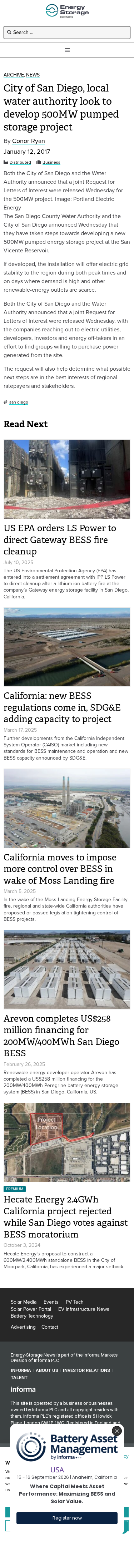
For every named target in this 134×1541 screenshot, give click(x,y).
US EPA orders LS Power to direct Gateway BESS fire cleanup (60, 540)
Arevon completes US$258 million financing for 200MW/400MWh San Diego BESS (61, 1036)
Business (51, 162)
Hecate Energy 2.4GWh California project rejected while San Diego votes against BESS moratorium (66, 1217)
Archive (14, 75)
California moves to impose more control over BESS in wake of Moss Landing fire (60, 869)
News (33, 75)
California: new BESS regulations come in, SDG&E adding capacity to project (62, 707)
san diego (18, 402)
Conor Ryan (28, 141)
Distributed (20, 162)
